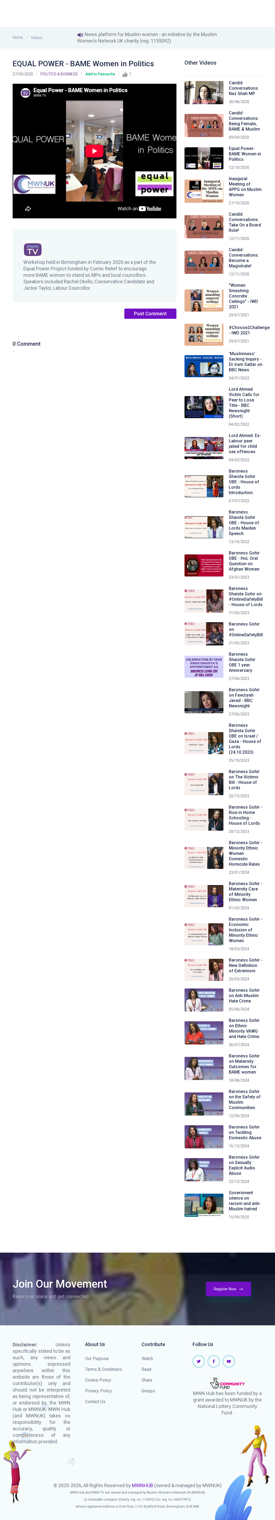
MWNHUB (142, 1485)
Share (147, 1380)
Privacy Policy (98, 1390)
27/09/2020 (23, 74)
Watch (147, 1358)
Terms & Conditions (103, 1369)
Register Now (225, 1289)
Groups (148, 1390)
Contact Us (95, 1401)
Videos (36, 38)
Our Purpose (97, 1358)
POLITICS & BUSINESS (59, 74)
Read (146, 1369)
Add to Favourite (100, 74)
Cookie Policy (98, 1380)
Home (18, 37)
